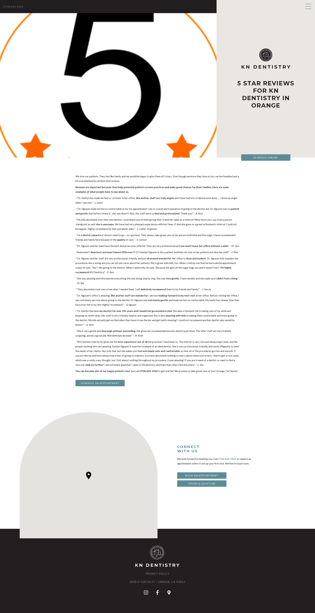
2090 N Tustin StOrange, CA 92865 (157, 581)
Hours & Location (202, 483)
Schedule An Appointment (100, 383)
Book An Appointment (202, 475)
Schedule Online (266, 157)
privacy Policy (158, 573)
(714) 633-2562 (13, 6)
